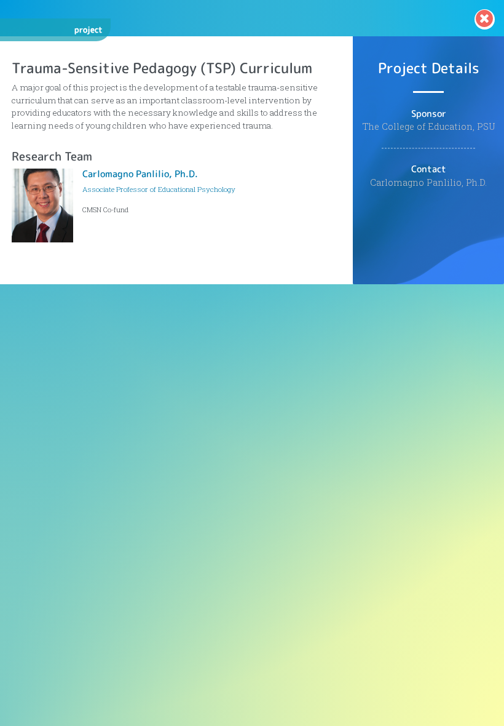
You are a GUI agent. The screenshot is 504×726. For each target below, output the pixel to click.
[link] (484, 19)
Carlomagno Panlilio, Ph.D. (140, 173)
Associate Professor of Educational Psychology (158, 189)
